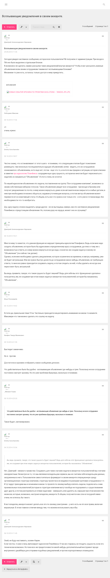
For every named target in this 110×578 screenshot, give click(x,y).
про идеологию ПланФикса (25, 173)
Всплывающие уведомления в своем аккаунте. (26, 48)
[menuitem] (104, 4)
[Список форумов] (55, 7)
